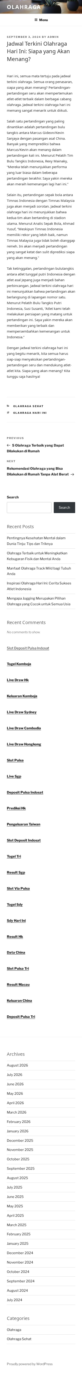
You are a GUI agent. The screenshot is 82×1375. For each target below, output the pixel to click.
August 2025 (17, 1178)
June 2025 (15, 1197)
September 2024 (21, 1281)
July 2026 (14, 1075)
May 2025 (15, 1206)
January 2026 (17, 1131)
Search (13, 497)
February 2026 (19, 1122)
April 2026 (15, 1103)
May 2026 (15, 1094)
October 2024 (18, 1272)
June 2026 (15, 1084)
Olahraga (24, 7)
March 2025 (16, 1225)
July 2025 (14, 1187)
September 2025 (21, 1169)
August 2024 (17, 1291)
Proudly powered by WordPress (30, 1364)
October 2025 (18, 1159)
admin (53, 37)
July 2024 (14, 1300)
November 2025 (20, 1150)
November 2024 (20, 1262)
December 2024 (20, 1253)
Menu (43, 20)
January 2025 (17, 1244)
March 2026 (16, 1112)
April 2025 (15, 1216)
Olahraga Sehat (28, 406)
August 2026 (17, 1065)
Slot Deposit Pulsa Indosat (28, 648)
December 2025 (20, 1141)
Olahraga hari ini (30, 412)
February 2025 (19, 1234)
